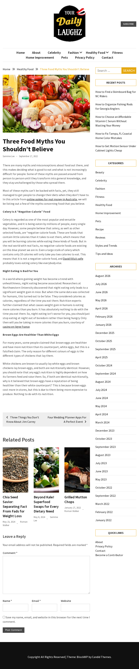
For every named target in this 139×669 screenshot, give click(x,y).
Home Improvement (40, 57)
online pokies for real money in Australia (52, 199)
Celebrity (54, 52)
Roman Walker (71, 511)
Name (7, 601)
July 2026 (101, 284)
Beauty (99, 172)
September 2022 (105, 495)
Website (66, 601)
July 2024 (101, 390)
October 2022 (103, 487)
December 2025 (104, 333)
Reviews (100, 237)
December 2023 (104, 430)
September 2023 (105, 447)
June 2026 (101, 292)
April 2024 (101, 414)
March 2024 (102, 422)
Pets (64, 57)
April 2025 (101, 357)
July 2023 (101, 463)
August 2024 (102, 381)
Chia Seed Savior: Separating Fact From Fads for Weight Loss (15, 506)
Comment (10, 553)
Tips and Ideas (104, 254)
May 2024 (101, 406)
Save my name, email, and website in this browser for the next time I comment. (46, 619)
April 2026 (101, 308)
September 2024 (105, 373)
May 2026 (101, 300)
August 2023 (102, 455)
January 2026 (103, 324)
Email (36, 601)
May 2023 (101, 479)
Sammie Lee (8, 156)
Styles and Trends (106, 245)
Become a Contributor (109, 555)
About (36, 52)
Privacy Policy (84, 57)
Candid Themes (101, 657)
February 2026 (104, 316)
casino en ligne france (16, 326)
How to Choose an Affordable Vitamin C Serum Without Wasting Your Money (113, 121)
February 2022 (104, 512)
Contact (107, 57)
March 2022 (102, 504)
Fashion (73, 52)
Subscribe (128, 24)
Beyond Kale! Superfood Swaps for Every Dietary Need (46, 504)
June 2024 (101, 398)
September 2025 (105, 349)
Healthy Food (95, 52)
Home (20, 52)
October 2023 (103, 438)
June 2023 (101, 471)
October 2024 (103, 365)
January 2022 (103, 520)
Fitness (117, 52)
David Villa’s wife (73, 258)
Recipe (99, 229)
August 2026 (102, 276)
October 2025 (103, 341)
